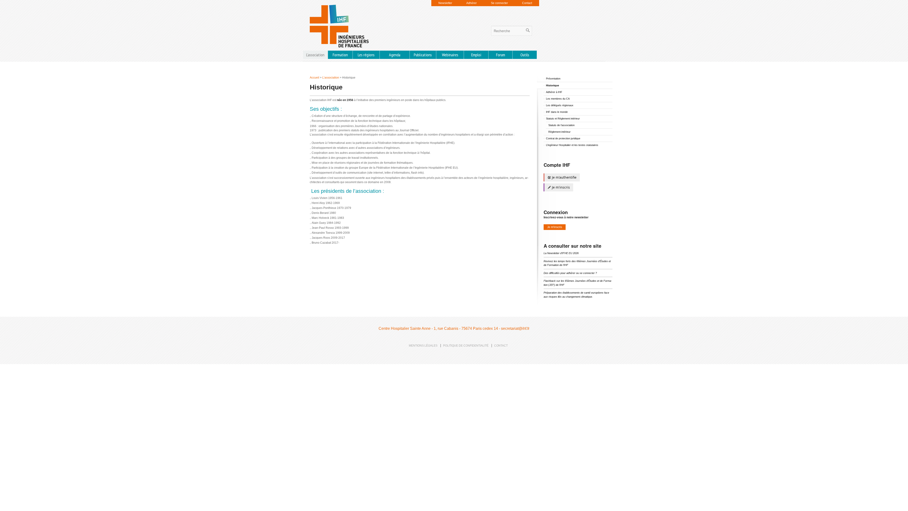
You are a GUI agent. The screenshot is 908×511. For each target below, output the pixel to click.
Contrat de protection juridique (563, 138)
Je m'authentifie (563, 177)
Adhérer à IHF (554, 92)
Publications (423, 54)
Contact (527, 3)
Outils (524, 54)
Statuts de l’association (561, 125)
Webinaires (450, 54)
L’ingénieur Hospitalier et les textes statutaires (572, 145)
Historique (552, 85)
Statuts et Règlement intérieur (563, 118)
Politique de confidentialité (466, 345)
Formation (340, 54)
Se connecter (499, 3)
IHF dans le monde (557, 111)
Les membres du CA (558, 98)
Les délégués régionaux (559, 105)
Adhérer (471, 3)
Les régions (366, 54)
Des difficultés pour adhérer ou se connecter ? (570, 273)
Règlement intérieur (559, 131)
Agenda (394, 54)
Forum (500, 54)
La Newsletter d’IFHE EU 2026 (561, 253)
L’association (315, 54)
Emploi (476, 54)
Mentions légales (423, 345)
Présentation (553, 78)
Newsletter (445, 3)
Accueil (314, 77)
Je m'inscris (560, 187)
